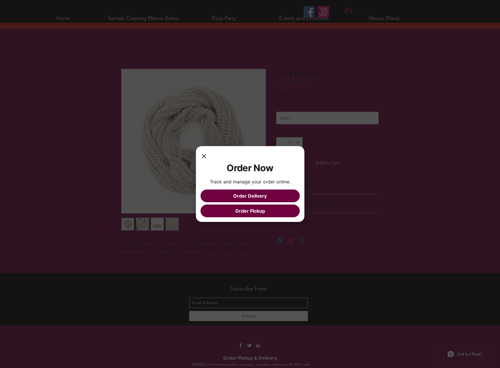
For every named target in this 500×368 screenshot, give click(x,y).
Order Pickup (250, 211)
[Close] (204, 156)
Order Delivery (250, 196)
